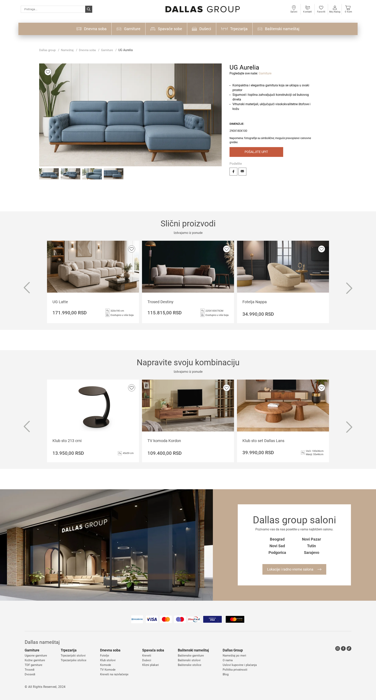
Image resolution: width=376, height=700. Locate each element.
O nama (228, 660)
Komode (105, 665)
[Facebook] (233, 171)
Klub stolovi (108, 660)
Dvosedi (30, 674)
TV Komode (108, 669)
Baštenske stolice (189, 665)
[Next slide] (349, 288)
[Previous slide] (27, 288)
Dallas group (47, 50)
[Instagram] (337, 648)
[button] (49, 178)
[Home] (202, 9)
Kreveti (146, 655)
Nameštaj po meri (234, 655)
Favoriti (321, 11)
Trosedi (29, 669)
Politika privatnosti (235, 669)
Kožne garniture (35, 660)
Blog (226, 674)
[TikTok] (349, 648)
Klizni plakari (150, 665)
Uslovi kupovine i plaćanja (240, 665)
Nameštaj (67, 50)
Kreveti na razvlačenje (114, 674)
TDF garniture (33, 665)
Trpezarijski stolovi (73, 655)
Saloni (293, 11)
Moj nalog (334, 11)
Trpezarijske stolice (73, 660)
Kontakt (307, 11)
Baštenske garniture (191, 655)
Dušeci (146, 660)
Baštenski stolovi (189, 660)
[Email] (242, 171)
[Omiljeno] (48, 71)
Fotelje (104, 655)
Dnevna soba (87, 50)
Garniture (107, 50)
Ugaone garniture (36, 655)
